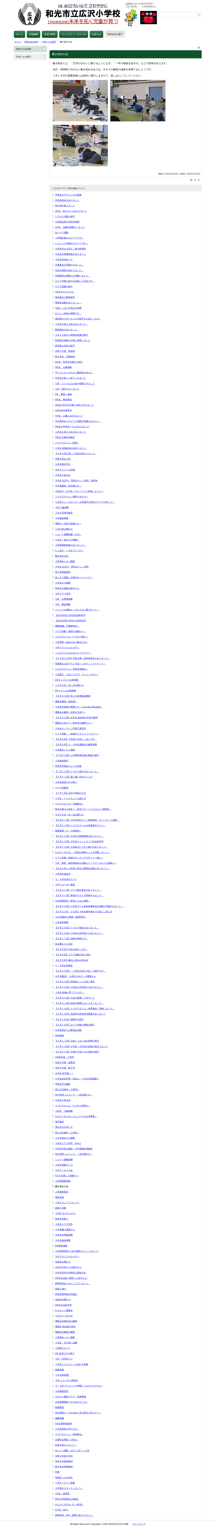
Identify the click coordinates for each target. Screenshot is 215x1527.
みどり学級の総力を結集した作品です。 (75, 281)
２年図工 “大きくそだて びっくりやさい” (77, 674)
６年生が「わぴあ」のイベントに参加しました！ (79, 491)
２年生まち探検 (63, 583)
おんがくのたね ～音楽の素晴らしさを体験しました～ (82, 852)
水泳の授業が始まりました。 (69, 270)
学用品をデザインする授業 (68, 195)
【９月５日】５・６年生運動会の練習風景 (76, 744)
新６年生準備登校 (64, 1466)
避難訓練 (59, 1418)
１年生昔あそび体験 (65, 1138)
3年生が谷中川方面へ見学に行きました (74, 405)
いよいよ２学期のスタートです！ (71, 243)
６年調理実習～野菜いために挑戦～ (72, 901)
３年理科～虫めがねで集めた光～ (71, 642)
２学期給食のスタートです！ (69, 238)
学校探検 (59, 1035)
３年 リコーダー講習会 (66, 1380)
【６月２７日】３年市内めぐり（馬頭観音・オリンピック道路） (87, 820)
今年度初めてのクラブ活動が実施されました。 (78, 421)
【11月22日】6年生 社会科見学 (70, 620)
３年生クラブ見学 (64, 1224)
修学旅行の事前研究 (65, 297)
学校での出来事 (23, 49)
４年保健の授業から (65, 1229)
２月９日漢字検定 (64, 513)
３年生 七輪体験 (64, 1111)
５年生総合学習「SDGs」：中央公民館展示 (76, 1078)
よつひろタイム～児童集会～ (69, 804)
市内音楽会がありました (67, 200)
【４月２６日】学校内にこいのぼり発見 (75, 981)
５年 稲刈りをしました (67, 389)
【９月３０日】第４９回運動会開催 (72, 696)
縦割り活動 (60, 1208)
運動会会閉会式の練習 (66, 1321)
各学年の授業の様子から (67, 588)
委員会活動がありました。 (68, 302)
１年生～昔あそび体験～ (67, 539)
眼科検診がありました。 (67, 329)
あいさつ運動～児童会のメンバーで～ (74, 577)
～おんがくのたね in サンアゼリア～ (73, 653)
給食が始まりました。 (66, 1445)
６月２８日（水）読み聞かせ (69, 814)
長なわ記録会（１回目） (67, 1132)
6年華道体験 (61, 1246)
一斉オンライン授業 (65, 1483)
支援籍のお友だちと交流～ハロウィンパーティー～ (80, 663)
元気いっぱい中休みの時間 (68, 308)
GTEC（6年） (62, 1510)
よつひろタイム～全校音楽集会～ (71, 669)
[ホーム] (87, 14)
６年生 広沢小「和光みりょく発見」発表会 (76, 480)
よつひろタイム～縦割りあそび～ (71, 496)
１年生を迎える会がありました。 (71, 324)
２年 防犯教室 (62, 1375)
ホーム (19, 34)
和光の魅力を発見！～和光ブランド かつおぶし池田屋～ (83, 809)
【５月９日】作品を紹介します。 (71, 949)
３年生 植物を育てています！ (69, 992)
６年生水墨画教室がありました (70, 254)
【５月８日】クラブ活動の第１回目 (72, 954)
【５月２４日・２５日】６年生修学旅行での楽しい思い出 (83, 911)
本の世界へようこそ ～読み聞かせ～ (74, 1095)
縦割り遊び (60, 1289)
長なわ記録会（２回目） (67, 1089)
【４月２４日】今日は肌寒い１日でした (75, 998)
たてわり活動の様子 (65, 216)
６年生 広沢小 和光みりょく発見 (72, 566)
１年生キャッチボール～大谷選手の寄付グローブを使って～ (85, 502)
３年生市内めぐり (64, 259)
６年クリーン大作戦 (65, 469)
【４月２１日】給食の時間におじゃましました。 (79, 1003)
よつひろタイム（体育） (67, 443)
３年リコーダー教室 (65, 884)
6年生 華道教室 (63, 399)
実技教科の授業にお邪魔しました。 (72, 275)
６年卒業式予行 (63, 464)
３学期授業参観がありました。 (70, 545)
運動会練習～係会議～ (66, 701)
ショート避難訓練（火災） (68, 534)
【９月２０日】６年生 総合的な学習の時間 (76, 717)
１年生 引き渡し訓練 (66, 1342)
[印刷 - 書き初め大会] (198, 47)
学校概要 (33, 34)
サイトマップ (138, 1524)
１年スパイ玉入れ (64, 1316)
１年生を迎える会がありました (70, 432)
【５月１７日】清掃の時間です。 (71, 938)
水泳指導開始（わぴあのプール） (71, 1402)
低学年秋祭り (61, 1219)
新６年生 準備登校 (65, 356)
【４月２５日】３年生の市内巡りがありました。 (79, 987)
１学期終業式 (61, 760)
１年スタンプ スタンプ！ (67, 1202)
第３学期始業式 (63, 572)
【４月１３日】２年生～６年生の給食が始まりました (81, 1046)
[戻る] (195, 180)
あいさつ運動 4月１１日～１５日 (72, 1450)
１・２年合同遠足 (64, 965)
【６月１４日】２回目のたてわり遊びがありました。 (81, 847)
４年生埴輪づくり (64, 1165)
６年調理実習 (61, 1391)
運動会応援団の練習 (65, 1332)
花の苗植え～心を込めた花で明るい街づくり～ (78, 1412)
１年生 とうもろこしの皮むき (70, 798)
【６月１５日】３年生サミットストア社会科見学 (79, 841)
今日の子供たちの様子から (68, 1267)
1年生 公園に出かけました (69, 416)
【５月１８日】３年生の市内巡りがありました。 (79, 933)
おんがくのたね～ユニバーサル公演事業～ (76, 1116)
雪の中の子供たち (64, 1127)
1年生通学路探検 (63, 1423)
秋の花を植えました (65, 205)
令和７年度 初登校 (65, 351)
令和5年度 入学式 (64, 1057)
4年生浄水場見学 (63, 410)
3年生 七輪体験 (63, 367)
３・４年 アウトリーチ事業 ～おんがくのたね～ (79, 1385)
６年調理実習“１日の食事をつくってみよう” (77, 1251)
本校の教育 (49, 34)
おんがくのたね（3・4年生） (69, 1504)
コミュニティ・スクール (74, 34)
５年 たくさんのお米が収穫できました (75, 383)
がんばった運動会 (64, 1310)
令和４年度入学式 (64, 1456)
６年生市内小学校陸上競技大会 (70, 1272)
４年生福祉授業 (63, 1240)
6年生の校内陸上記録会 (66, 1499)
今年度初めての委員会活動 (68, 1030)
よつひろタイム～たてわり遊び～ (71, 636)
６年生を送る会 (63, 475)
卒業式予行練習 (63, 1084)
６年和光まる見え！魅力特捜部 (70, 248)
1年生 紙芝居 (62, 1493)
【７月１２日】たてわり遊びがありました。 (77, 771)
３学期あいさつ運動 (65, 561)
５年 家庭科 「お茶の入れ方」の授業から (75, 976)
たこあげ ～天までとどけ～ (69, 550)
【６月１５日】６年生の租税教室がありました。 (79, 836)
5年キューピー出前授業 (66, 680)
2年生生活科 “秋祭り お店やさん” (71, 1278)
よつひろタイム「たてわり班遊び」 (72, 1105)
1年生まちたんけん (64, 292)
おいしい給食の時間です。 (68, 313)
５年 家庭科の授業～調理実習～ (71, 917)
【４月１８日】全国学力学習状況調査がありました (80, 1014)
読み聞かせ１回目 (64, 944)
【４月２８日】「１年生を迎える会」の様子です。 (80, 971)
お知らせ (96, 34)
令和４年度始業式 (64, 1461)
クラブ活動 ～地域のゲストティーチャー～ (77, 734)
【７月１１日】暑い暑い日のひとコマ (74, 777)
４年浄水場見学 (63, 874)
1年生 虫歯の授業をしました (70, 227)
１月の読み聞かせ (64, 529)
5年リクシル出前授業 (65, 690)
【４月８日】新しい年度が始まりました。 (76, 453)
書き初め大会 (61, 556)
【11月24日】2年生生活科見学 (70, 615)
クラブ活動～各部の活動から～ (70, 631)
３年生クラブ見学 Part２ (68, 1143)
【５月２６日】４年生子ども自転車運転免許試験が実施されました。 (89, 906)
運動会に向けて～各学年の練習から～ (74, 723)
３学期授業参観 (63, 1181)
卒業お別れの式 (63, 459)
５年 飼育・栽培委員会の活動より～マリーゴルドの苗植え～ (86, 863)
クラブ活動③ (61, 787)
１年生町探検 (61, 922)
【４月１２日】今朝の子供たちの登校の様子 (77, 1051)
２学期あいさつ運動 (65, 750)
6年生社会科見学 (63, 1305)
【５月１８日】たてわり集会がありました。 (77, 927)
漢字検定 (59, 1121)
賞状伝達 (59, 1197)
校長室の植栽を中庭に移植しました (72, 340)
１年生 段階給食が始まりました (71, 448)
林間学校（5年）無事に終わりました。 (74, 1515)
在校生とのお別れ (64, 1477)
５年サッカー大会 (64, 1170)
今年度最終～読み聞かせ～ (68, 486)
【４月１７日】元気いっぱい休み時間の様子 (77, 1041)
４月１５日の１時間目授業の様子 (71, 335)
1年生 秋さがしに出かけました (71, 211)
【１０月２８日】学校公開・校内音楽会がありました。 (82, 658)
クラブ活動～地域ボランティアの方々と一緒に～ (79, 857)
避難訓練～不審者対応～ (67, 626)
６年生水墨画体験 (64, 1235)
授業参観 (59, 1369)
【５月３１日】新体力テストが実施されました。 (79, 895)
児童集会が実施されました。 (69, 265)
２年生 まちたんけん (65, 1213)
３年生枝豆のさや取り (66, 782)
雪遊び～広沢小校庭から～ (68, 523)
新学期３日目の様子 (65, 345)
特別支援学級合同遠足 (66, 1294)
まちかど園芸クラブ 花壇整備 (70, 1396)
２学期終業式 (61, 1192)
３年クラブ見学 (63, 593)
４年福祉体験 (61, 518)
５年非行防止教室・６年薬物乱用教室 (74, 1148)
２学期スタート (63, 1348)
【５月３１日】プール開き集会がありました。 (78, 890)
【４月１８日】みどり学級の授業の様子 (75, 1025)
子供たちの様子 (49, 42)
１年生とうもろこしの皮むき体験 (71, 1364)
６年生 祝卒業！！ (64, 1073)
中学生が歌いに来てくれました (70, 378)
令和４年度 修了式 (65, 1068)
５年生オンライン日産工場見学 (70, 728)
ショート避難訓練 (64, 1159)
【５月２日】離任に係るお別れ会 (71, 960)
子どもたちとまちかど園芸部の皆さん (74, 372)
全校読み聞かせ (63, 1262)
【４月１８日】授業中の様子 (69, 1019)
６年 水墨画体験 (64, 599)
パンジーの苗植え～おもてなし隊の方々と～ (77, 609)
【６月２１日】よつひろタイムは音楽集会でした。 (80, 825)
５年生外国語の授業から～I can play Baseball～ (78, 707)
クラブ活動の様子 (64, 286)
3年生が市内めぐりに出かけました (72, 426)
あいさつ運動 (61, 232)
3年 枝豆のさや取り (65, 1353)
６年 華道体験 (63, 604)
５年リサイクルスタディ (67, 647)
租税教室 (59, 1407)
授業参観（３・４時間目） (68, 830)
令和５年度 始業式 (65, 1062)
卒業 (57, 1472)
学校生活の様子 (115, 34)
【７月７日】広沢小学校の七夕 (70, 793)
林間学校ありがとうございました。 (72, 1283)
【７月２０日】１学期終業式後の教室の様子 (77, 755)
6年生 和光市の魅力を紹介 (69, 362)
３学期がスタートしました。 (69, 1488)
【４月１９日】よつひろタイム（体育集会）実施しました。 (85, 1008)
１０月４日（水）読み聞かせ (69, 685)
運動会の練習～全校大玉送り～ (70, 712)
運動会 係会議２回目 (65, 1326)
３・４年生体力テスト (66, 879)
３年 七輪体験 (62, 507)
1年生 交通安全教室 (65, 437)
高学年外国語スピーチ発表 (68, 766)
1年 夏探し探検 (63, 394)
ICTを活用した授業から (67, 1175)
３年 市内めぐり (64, 1359)
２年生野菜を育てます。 (67, 1429)
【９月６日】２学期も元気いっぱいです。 (76, 739)
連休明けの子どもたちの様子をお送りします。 (78, 318)
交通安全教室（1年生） (66, 1439)
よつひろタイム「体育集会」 (69, 1434)
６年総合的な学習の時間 (67, 222)
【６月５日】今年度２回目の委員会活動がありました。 (82, 868)
